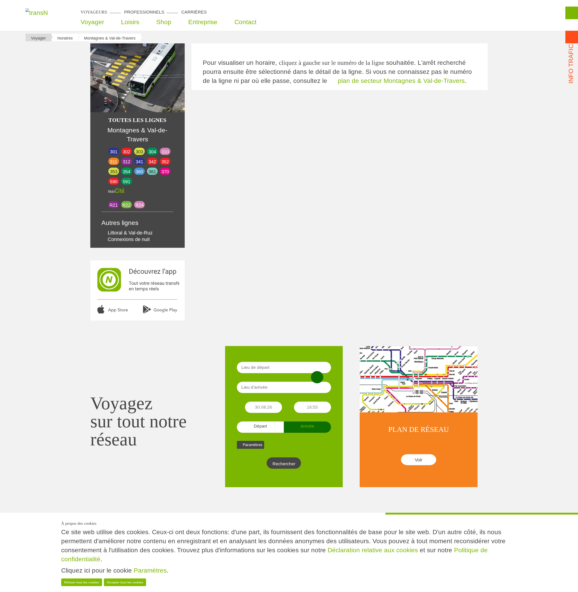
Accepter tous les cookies (125, 582)
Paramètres (150, 570)
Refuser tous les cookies (81, 582)
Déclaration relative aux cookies (373, 550)
